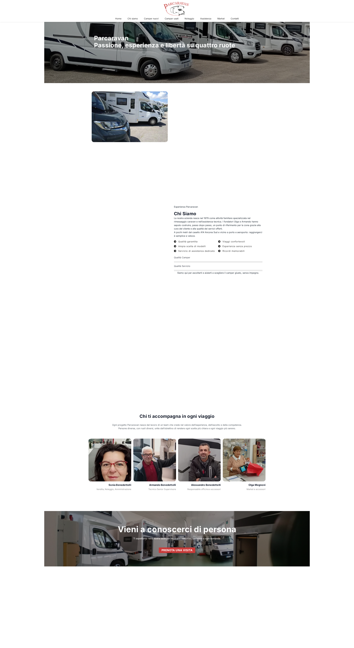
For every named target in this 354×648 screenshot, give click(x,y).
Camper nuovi (151, 18)
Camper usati (172, 18)
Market (221, 18)
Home (118, 18)
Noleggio (189, 18)
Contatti (235, 18)
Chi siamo (132, 18)
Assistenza (205, 18)
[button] (177, 550)
